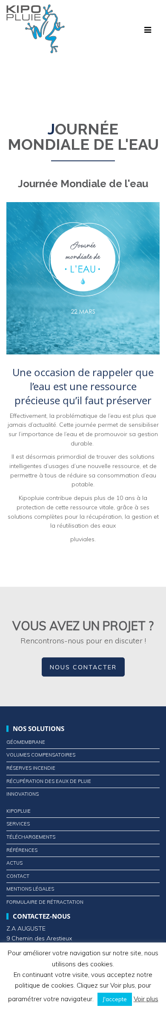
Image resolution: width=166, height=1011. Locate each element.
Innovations (22, 794)
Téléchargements (30, 837)
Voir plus (146, 999)
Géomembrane (25, 742)
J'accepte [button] (115, 999)
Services (18, 824)
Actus (14, 863)
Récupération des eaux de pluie (48, 781)
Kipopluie (18, 811)
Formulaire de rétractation (44, 902)
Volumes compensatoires (40, 755)
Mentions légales (30, 889)
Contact (17, 876)
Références (21, 850)
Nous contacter (83, 667)
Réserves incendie (30, 768)
